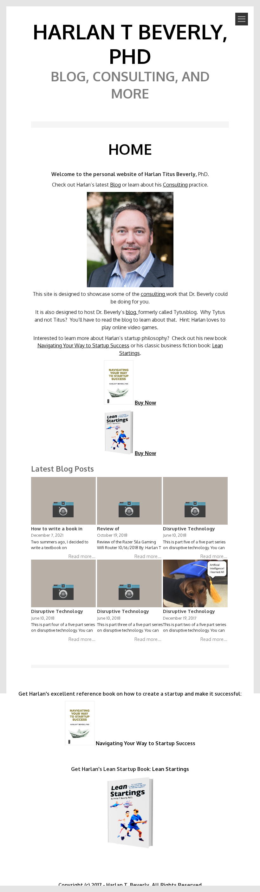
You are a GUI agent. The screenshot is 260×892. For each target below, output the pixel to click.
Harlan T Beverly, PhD (130, 43)
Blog (115, 184)
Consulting (175, 184)
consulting (153, 294)
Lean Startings (170, 769)
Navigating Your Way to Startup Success (83, 345)
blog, (132, 312)
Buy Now (145, 402)
